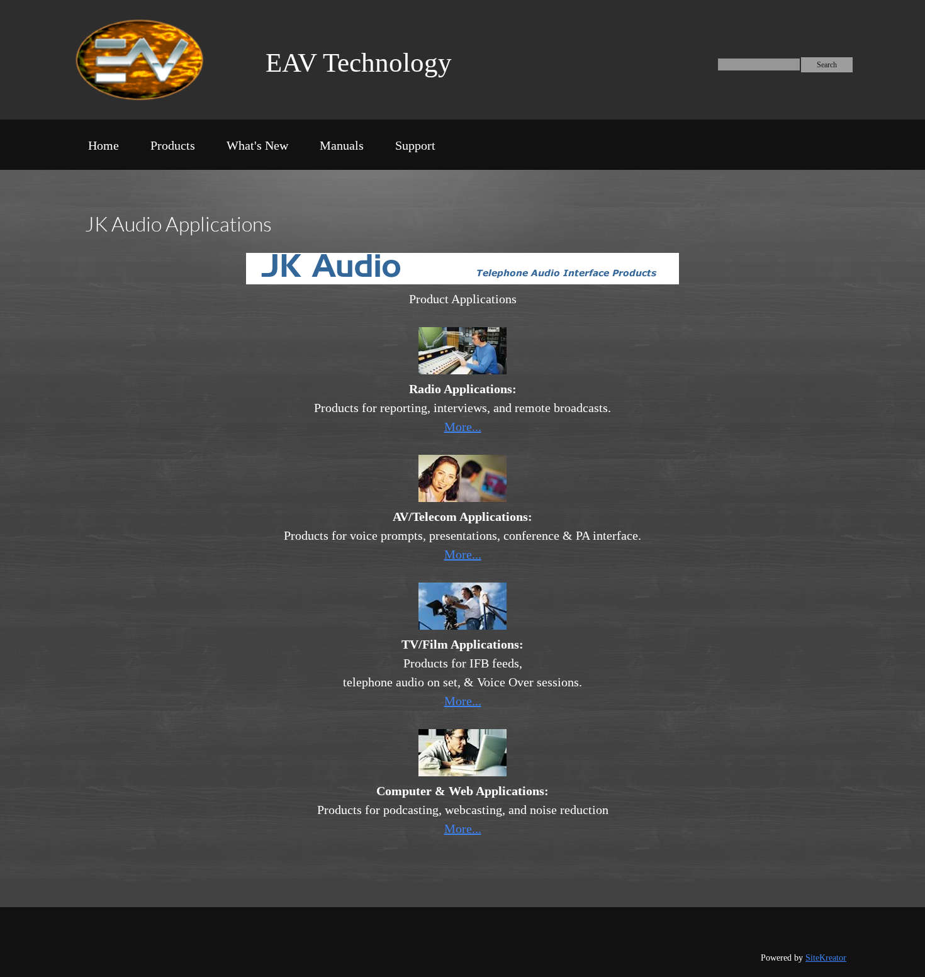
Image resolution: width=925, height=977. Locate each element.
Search (827, 64)
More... (462, 426)
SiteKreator (825, 958)
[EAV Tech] (153, 60)
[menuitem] (103, 148)
